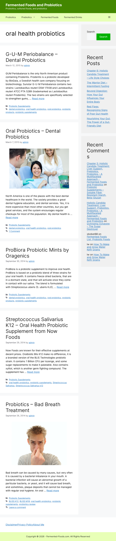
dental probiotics (17, 109)
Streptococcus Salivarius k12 (29, 385)
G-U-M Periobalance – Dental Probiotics (32, 57)
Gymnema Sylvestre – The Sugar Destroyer (98, 226)
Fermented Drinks (73, 17)
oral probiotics (54, 109)
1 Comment (14, 231)
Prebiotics (27, 17)
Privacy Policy (25, 524)
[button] (109, 17)
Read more (38, 98)
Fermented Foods (49, 17)
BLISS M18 (25, 501)
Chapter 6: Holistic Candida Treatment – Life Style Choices (98, 74)
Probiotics (11, 17)
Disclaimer (11, 524)
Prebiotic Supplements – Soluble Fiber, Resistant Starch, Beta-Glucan (96, 192)
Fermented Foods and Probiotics (34, 5)
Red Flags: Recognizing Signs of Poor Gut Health (97, 110)
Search (91, 31)
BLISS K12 (14, 501)
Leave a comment (17, 507)
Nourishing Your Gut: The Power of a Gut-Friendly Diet (98, 122)
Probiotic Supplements (19, 106)
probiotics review (27, 504)
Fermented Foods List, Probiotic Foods (98, 238)
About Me (38, 524)
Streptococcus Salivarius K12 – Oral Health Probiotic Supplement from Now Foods (37, 328)
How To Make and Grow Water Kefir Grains (98, 247)
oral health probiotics (36, 109)
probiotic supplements (26, 112)
